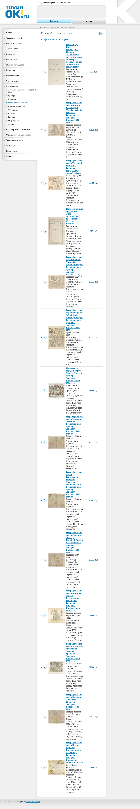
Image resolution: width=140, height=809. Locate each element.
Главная (54, 21)
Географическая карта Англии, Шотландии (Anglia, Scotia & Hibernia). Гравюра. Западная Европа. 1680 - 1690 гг (74, 112)
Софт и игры (12, 54)
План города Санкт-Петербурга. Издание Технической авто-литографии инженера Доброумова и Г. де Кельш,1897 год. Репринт (74, 55)
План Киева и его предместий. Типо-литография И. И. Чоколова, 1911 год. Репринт (74, 216)
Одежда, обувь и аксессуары (18, 135)
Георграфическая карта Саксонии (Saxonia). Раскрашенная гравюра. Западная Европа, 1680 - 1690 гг (74, 425)
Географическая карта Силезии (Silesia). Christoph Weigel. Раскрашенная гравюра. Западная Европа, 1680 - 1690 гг (74, 542)
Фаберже (11, 124)
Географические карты (17, 103)
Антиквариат (53, 27)
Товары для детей (14, 38)
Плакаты (11, 113)
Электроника (12, 49)
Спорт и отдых (12, 81)
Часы (8, 156)
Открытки (12, 99)
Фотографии (13, 110)
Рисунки (11, 117)
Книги (9, 33)
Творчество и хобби (14, 140)
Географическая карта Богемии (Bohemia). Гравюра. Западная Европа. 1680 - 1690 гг (74, 701)
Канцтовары (11, 151)
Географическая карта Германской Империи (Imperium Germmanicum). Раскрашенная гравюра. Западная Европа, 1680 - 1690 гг (74, 484)
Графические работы (16, 106)
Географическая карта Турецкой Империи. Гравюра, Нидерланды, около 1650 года (74, 167)
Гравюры (11, 96)
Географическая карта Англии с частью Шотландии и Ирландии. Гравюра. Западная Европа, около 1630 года (74, 600)
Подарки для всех (14, 43)
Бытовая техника (13, 75)
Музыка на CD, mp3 (15, 65)
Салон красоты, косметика (18, 129)
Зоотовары (11, 145)
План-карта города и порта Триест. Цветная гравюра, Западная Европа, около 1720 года (74, 375)
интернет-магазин (33, 802)
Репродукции (13, 121)
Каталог (89, 21)
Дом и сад (10, 70)
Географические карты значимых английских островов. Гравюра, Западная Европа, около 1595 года (74, 652)
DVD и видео (11, 59)
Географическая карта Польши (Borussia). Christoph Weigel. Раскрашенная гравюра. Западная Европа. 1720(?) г (74, 266)
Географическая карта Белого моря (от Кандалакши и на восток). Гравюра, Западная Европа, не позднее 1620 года (74, 752)
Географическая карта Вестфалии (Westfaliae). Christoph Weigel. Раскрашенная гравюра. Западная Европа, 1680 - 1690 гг (74, 320)
